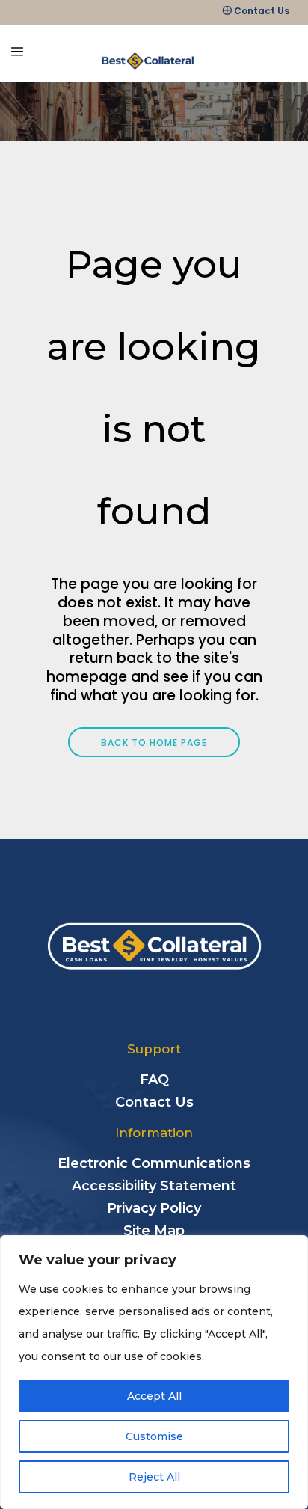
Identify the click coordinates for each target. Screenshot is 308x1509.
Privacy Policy (154, 1208)
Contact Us (261, 10)
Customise (154, 1436)
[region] (154, 1372)
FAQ (154, 1079)
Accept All (154, 1396)
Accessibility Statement (154, 1186)
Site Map (154, 1230)
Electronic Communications (154, 1163)
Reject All (154, 1477)
